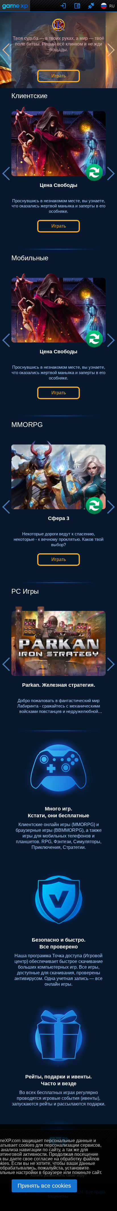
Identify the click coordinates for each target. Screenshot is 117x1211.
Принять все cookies (44, 1186)
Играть (58, 75)
